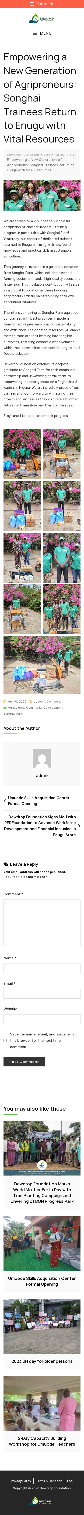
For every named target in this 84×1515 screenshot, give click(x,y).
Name (10, 958)
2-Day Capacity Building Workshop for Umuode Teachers (42, 1441)
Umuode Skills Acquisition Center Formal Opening (39, 800)
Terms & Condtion (49, 1481)
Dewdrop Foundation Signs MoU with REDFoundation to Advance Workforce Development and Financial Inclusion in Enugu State (40, 826)
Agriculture (16, 707)
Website (10, 1009)
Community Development (44, 707)
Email (10, 983)
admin (42, 775)
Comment (13, 894)
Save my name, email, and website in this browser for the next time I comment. (42, 1040)
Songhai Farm (14, 713)
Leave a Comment (47, 700)
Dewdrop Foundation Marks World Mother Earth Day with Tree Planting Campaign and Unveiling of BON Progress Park (42, 1192)
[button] (42, 33)
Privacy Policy (21, 1481)
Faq (70, 1481)
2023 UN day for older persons (42, 1361)
